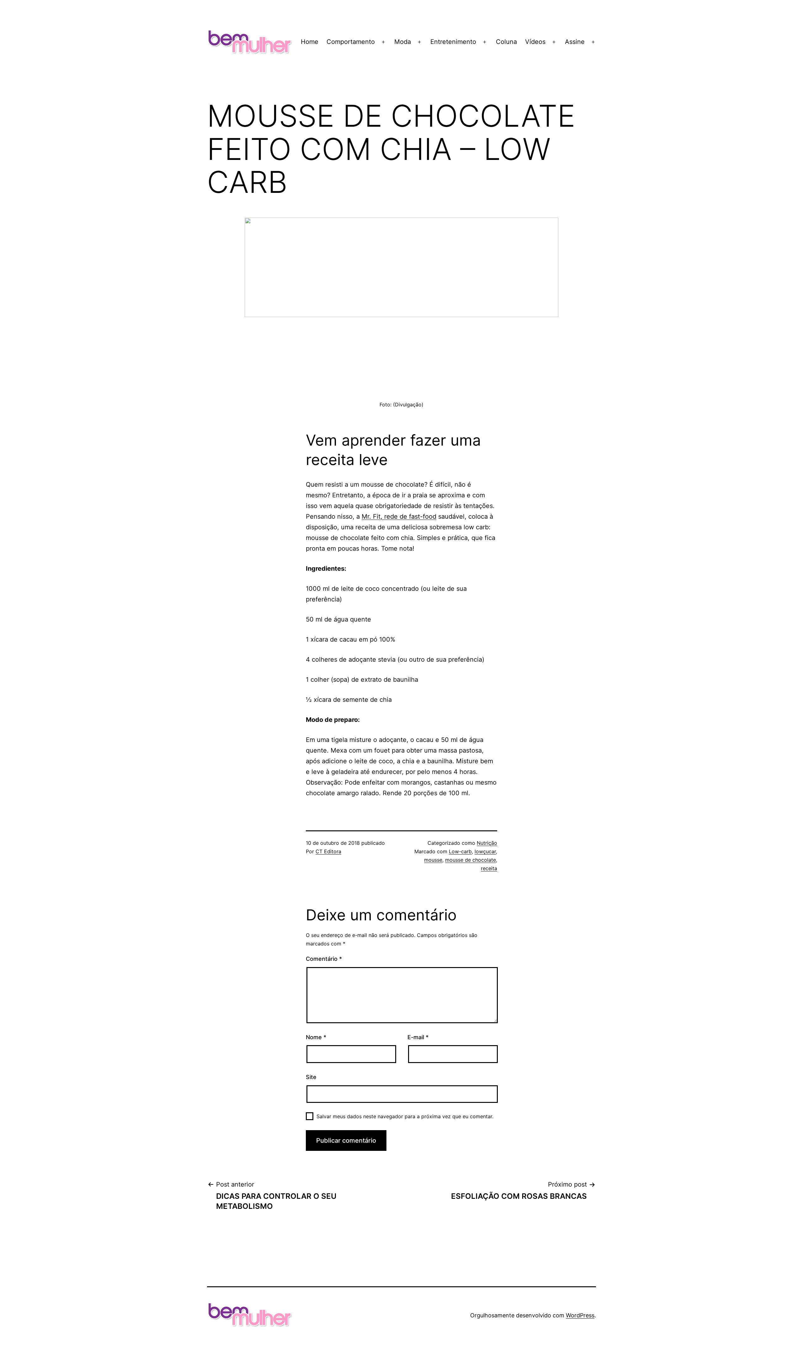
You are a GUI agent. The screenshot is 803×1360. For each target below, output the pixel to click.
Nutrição (487, 843)
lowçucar (485, 851)
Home (309, 41)
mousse (433, 860)
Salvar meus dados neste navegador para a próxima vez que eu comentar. (404, 1116)
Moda (402, 41)
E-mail (417, 1037)
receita (489, 868)
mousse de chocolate (470, 860)
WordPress (580, 1315)
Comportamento (351, 41)
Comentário (324, 958)
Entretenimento (453, 41)
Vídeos (535, 41)
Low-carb (460, 851)
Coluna (506, 41)
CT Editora (328, 851)
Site (311, 1077)
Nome (316, 1037)
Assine (575, 41)
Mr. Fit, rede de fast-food (399, 516)
